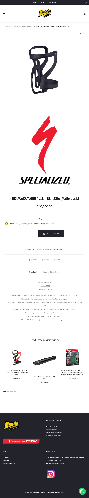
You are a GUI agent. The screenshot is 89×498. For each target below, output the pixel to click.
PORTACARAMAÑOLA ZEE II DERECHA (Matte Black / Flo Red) (17, 373)
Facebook (34, 259)
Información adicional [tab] (51, 272)
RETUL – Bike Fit (52, 427)
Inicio (6, 26)
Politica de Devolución (54, 435)
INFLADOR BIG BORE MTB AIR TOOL (44, 378)
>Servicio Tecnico (51, 429)
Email (58, 259)
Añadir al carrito (53, 233)
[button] (81, 34)
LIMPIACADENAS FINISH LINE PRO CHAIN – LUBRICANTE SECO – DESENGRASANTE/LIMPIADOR (72, 373)
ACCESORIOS (15, 26)
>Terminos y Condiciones (54, 432)
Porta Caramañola (28, 26)
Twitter (47, 259)
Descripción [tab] (33, 272)
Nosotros (6, 460)
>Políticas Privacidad (9, 463)
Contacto (6, 457)
